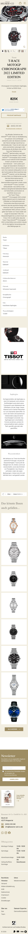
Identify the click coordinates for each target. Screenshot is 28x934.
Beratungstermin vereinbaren (14, 128)
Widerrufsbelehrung (8, 886)
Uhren (8, 494)
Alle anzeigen (14, 729)
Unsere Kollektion (18, 494)
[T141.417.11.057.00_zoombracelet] (25, 51)
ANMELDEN (14, 779)
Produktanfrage (14, 115)
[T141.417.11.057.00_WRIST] (20, 51)
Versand (4, 883)
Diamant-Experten (20, 908)
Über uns (4, 908)
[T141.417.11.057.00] (3, 51)
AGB (2, 889)
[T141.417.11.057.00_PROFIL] (17, 51)
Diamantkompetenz (20, 911)
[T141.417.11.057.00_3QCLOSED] (5, 51)
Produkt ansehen (14, 535)
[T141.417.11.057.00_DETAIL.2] (14, 51)
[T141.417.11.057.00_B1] (11, 51)
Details (14, 92)
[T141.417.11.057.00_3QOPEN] (8, 51)
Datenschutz (5, 892)
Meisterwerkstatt (19, 881)
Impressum (5, 895)
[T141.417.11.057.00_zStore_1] (22, 51)
